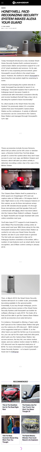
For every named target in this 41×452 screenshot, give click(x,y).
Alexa (17, 211)
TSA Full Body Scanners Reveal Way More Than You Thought (10, 439)
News (3, 8)
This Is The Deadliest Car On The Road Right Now (10, 407)
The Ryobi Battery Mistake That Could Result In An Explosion (30, 438)
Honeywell (33, 76)
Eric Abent (6, 26)
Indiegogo (15, 352)
